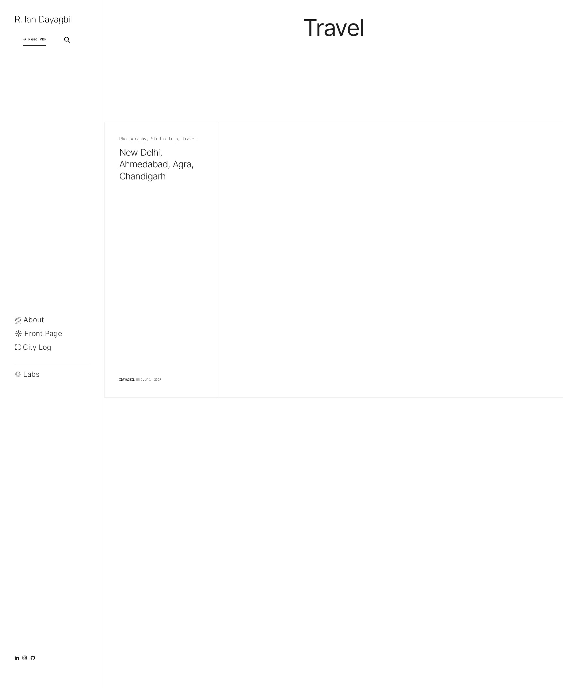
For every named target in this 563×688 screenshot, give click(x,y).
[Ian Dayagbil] (44, 19)
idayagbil (127, 380)
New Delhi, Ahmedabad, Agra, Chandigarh (156, 164)
